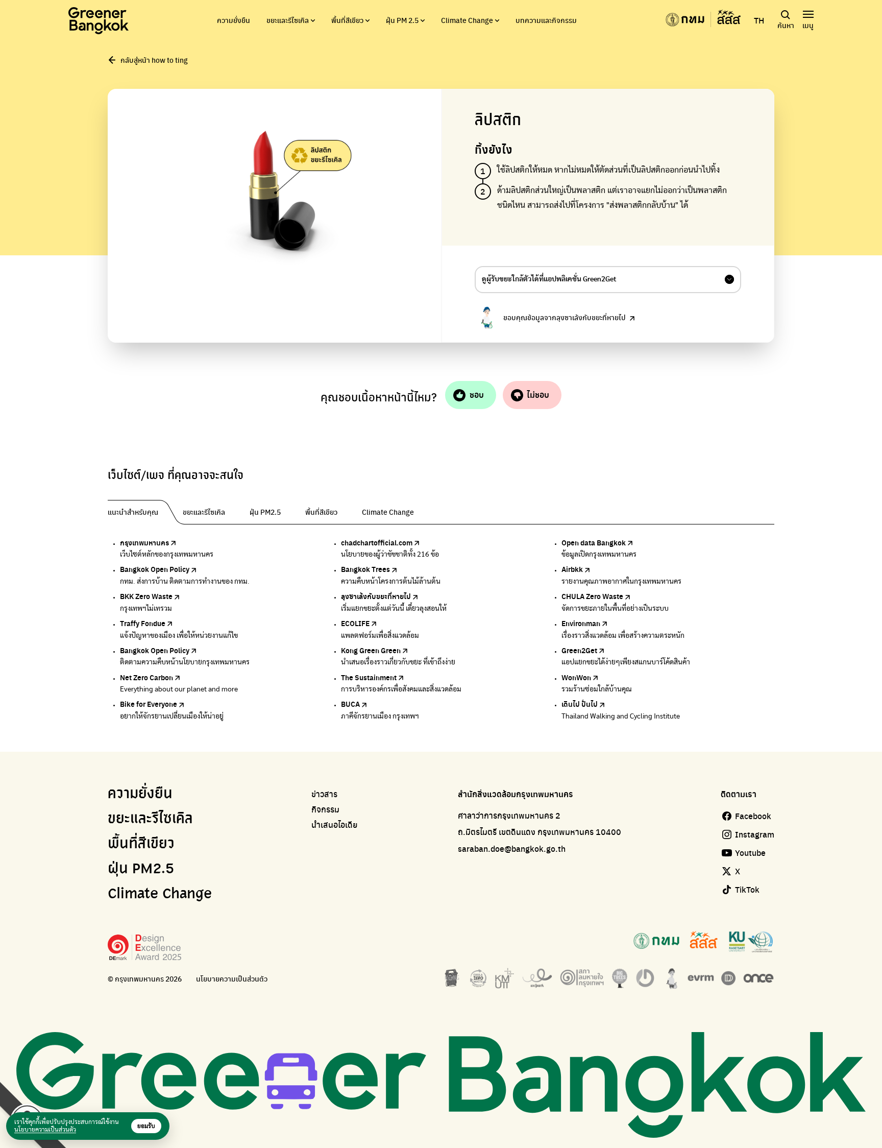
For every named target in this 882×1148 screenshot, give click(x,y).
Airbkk (572, 569)
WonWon (576, 677)
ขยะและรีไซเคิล (287, 20)
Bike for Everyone (148, 704)
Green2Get (579, 650)
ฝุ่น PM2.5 (141, 869)
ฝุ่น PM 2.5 (402, 20)
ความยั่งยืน (233, 20)
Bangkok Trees (365, 569)
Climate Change (467, 20)
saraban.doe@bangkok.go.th (512, 848)
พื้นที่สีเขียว (347, 20)
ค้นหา (785, 25)
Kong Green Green (371, 650)
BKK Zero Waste (146, 596)
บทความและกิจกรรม (546, 20)
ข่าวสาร (324, 794)
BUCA (350, 704)
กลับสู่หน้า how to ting (154, 60)
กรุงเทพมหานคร (144, 542)
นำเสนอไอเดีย (334, 824)
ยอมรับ (146, 1126)
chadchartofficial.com (376, 542)
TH (759, 20)
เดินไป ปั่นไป (579, 704)
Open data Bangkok (593, 542)
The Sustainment (369, 677)
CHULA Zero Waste (592, 596)
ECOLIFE (355, 623)
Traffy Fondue (142, 623)
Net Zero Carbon (146, 677)
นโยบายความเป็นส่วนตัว (231, 979)
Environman (580, 623)
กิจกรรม (325, 809)
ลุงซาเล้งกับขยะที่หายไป (376, 596)
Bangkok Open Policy (154, 569)
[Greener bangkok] (98, 20)
